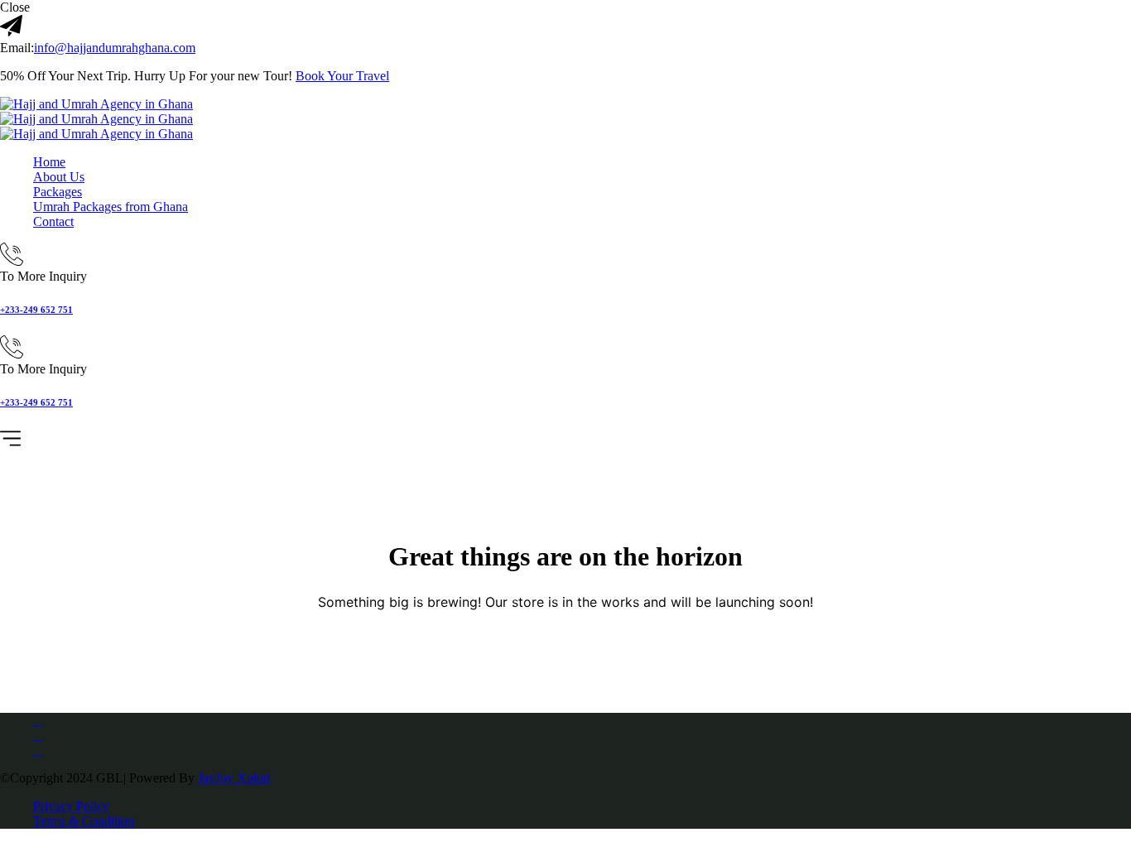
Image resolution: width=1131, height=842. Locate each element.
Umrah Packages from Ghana (110, 207)
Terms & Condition (83, 821)
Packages (57, 192)
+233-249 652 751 (36, 310)
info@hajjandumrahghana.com (114, 48)
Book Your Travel (342, 76)
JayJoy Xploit (234, 778)
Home (49, 162)
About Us (58, 177)
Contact (53, 221)
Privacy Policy (71, 806)
